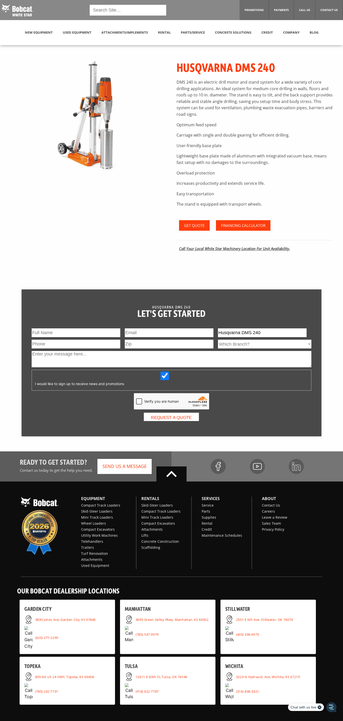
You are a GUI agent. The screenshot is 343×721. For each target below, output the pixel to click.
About (269, 498)
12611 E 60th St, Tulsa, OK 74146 (161, 676)
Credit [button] (267, 32)
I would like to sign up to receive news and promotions (79, 384)
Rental (207, 523)
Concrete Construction (160, 541)
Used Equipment (95, 565)
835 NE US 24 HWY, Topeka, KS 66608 (64, 676)
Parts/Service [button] (193, 32)
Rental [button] (164, 32)
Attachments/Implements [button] (124, 32)
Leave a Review (274, 517)
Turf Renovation (94, 553)
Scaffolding (150, 547)
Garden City (37, 609)
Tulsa (131, 666)
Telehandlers (92, 541)
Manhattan (138, 609)
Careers (268, 511)
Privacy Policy (273, 529)
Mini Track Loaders (97, 517)
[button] (17, 10)
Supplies (209, 517)
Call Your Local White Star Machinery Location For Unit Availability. (234, 248)
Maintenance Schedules (222, 535)
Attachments (91, 559)
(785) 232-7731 (46, 691)
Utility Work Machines (99, 535)
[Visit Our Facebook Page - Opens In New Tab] (218, 466)
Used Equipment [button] (77, 32)
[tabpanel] (88, 116)
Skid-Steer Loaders (96, 511)
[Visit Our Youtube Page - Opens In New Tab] (257, 466)
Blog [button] (314, 32)
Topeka (32, 666)
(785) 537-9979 (147, 634)
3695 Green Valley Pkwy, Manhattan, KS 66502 (172, 619)
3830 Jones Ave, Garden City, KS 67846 (65, 619)
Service (208, 505)
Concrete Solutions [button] (233, 32)
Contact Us (271, 505)
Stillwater (237, 609)
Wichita (234, 666)
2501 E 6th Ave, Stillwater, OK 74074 (264, 619)
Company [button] (291, 32)
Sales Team (271, 523)
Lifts (144, 535)
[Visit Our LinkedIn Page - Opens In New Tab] (296, 466)
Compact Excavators (98, 529)
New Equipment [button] (39, 32)
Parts (206, 511)
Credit (207, 529)
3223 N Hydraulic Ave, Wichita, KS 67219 (268, 676)
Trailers (87, 547)
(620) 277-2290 (46, 637)
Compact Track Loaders (100, 505)
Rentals (150, 498)
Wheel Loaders (93, 523)
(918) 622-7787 (147, 691)
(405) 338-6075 (247, 634)
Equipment (93, 498)
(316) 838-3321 (247, 691)
